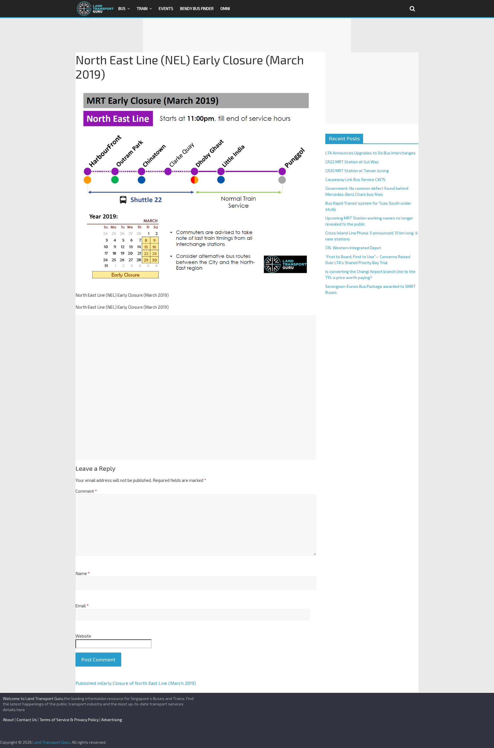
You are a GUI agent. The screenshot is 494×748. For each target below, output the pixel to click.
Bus (122, 8)
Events (166, 8)
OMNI (225, 8)
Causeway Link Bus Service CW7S (355, 179)
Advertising (111, 719)
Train (142, 8)
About (8, 719)
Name (82, 573)
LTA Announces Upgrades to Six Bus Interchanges (370, 152)
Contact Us (27, 719)
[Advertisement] (247, 35)
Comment (86, 491)
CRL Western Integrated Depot (353, 247)
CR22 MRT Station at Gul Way (352, 161)
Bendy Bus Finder (197, 8)
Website (83, 636)
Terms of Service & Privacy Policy (69, 719)
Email (82, 605)
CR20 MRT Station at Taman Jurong (357, 170)
